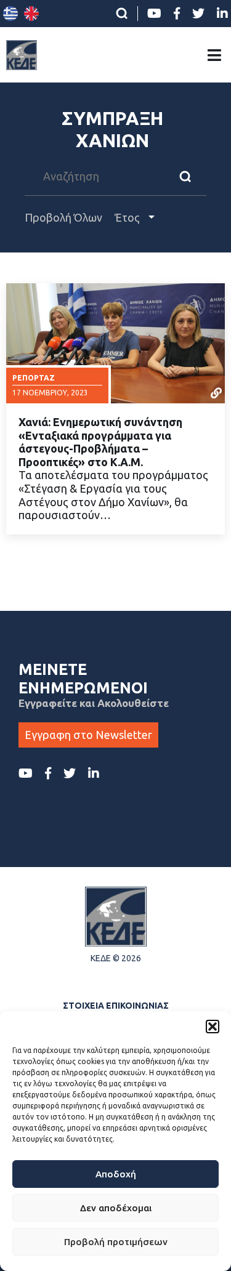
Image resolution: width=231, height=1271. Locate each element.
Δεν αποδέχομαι (116, 1208)
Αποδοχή (115, 1174)
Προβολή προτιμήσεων (116, 1242)
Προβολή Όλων (63, 217)
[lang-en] (31, 13)
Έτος (128, 217)
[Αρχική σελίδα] (21, 54)
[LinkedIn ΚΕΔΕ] (222, 13)
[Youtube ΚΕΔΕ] (154, 13)
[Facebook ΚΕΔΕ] (177, 13)
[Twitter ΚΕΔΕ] (198, 13)
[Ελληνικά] (10, 13)
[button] (212, 1026)
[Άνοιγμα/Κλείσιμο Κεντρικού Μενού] (214, 55)
